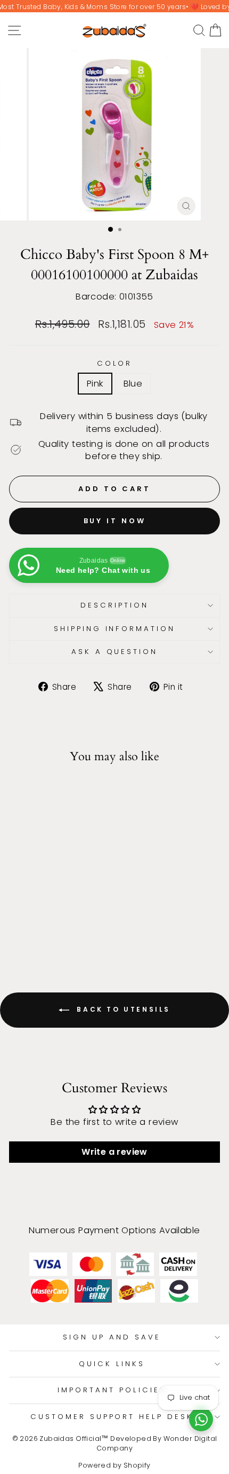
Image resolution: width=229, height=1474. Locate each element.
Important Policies (112, 1390)
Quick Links (112, 1364)
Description (114, 605)
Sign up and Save (112, 1337)
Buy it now (115, 521)
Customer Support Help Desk (111, 1417)
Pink (95, 383)
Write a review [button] (114, 1152)
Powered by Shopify (114, 1465)
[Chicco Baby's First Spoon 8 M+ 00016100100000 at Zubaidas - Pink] (43, 929)
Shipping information (115, 629)
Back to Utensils (121, 1009)
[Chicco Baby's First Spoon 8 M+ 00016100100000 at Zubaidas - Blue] (55, 929)
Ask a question (114, 652)
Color (115, 363)
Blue (133, 383)
